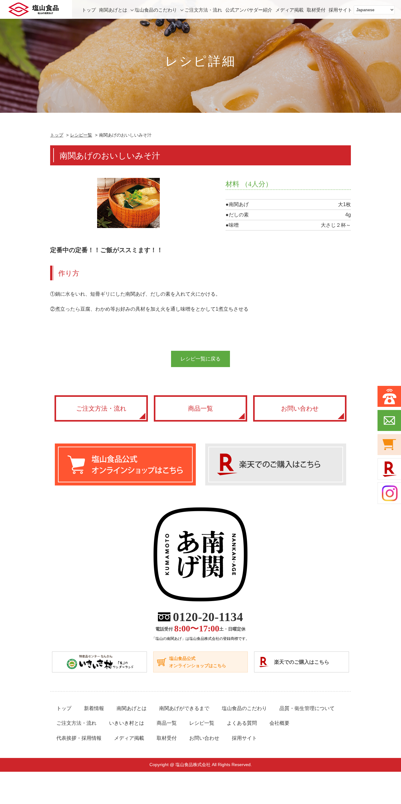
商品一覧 (200, 408)
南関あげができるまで (184, 708)
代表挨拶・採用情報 (79, 738)
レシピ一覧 (81, 134)
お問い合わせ (300, 408)
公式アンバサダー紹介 (248, 10)
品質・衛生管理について (307, 708)
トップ (89, 10)
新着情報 (94, 708)
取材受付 (316, 10)
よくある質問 (242, 723)
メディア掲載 (289, 10)
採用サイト (340, 10)
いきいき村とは (126, 723)
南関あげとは (113, 10)
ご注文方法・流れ (203, 10)
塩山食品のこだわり (156, 10)
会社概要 (279, 723)
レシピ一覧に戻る (200, 358)
